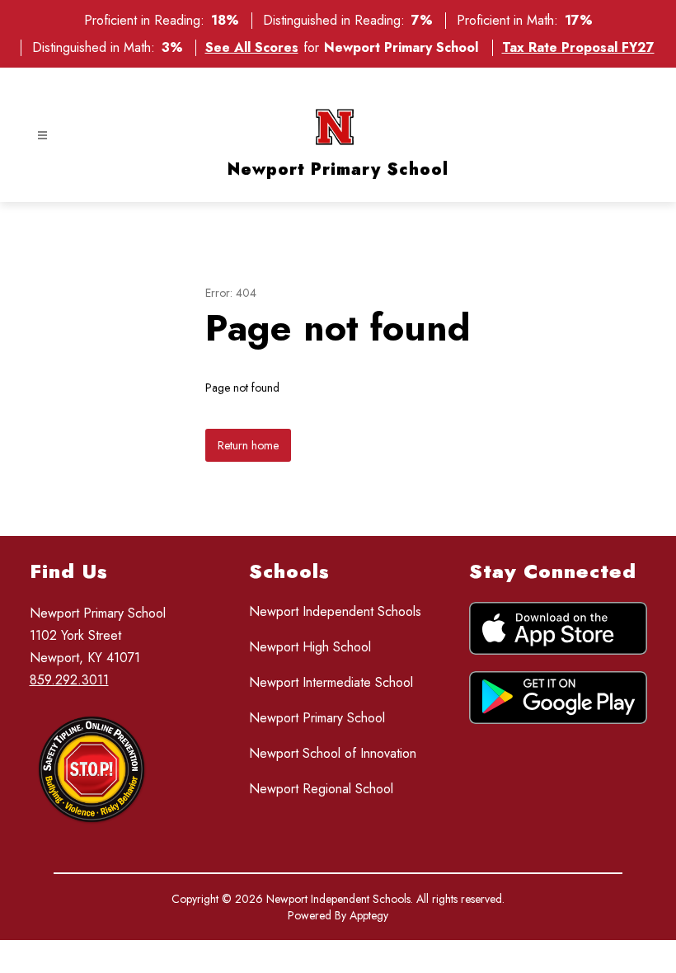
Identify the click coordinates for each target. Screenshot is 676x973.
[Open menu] (42, 135)
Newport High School (310, 646)
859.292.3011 (69, 679)
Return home (248, 445)
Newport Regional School (321, 788)
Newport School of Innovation (332, 753)
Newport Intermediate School (331, 682)
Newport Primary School (317, 717)
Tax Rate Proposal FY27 (578, 47)
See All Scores (251, 47)
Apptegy (369, 915)
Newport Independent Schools (335, 611)
